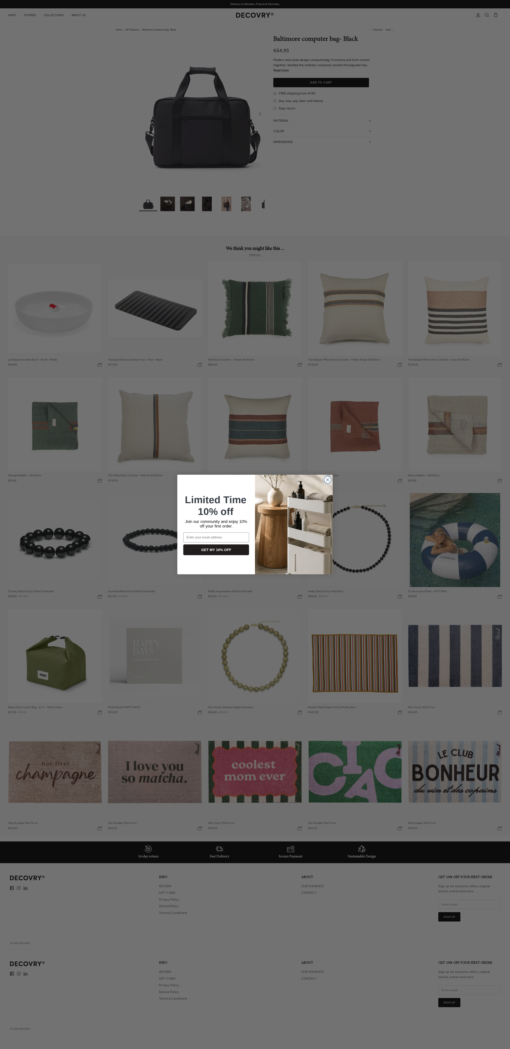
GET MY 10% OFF (216, 550)
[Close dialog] (327, 479)
